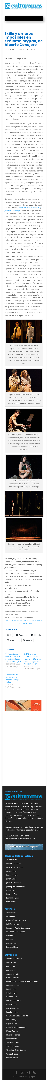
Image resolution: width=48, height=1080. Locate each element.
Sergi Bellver (11, 901)
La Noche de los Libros (15, 932)
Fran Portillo (11, 989)
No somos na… (12, 1038)
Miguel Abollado (12, 1023)
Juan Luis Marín (12, 1012)
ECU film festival (12, 924)
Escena (32, 49)
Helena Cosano (12, 997)
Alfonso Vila (11, 962)
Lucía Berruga (11, 1019)
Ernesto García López (14, 867)
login (33, 1076)
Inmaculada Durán (13, 1000)
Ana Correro (11, 966)
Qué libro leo (11, 943)
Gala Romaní (11, 993)
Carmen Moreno (12, 978)
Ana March (10, 970)
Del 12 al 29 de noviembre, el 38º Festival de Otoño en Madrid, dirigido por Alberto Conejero (32, 659)
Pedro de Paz (11, 894)
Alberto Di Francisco (14, 958)
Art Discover (11, 912)
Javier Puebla (11, 879)
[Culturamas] (24, 800)
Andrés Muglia (12, 860)
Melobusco (10, 935)
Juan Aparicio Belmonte (15, 886)
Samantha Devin (12, 898)
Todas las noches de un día (29, 208)
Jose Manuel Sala (13, 1008)
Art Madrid (10, 916)
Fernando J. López (13, 985)
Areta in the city (12, 974)
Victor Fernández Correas (16, 1050)
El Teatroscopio (22, 49)
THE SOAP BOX (12, 1046)
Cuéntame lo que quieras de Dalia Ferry (22, 981)
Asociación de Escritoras (16, 920)
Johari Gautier (11, 1004)
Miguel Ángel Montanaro (16, 1027)
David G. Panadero (13, 863)
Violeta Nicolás (12, 1054)
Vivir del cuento (12, 1058)
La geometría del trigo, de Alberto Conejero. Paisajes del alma (12, 678)
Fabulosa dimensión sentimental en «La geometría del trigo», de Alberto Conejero (13, 658)
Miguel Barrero (12, 1031)
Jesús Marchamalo (13, 882)
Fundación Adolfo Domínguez (18, 928)
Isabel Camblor (12, 875)
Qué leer (9, 939)
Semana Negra (12, 947)
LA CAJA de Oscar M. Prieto (17, 1016)
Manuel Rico (11, 890)
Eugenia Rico (11, 871)
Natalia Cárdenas (13, 1035)
